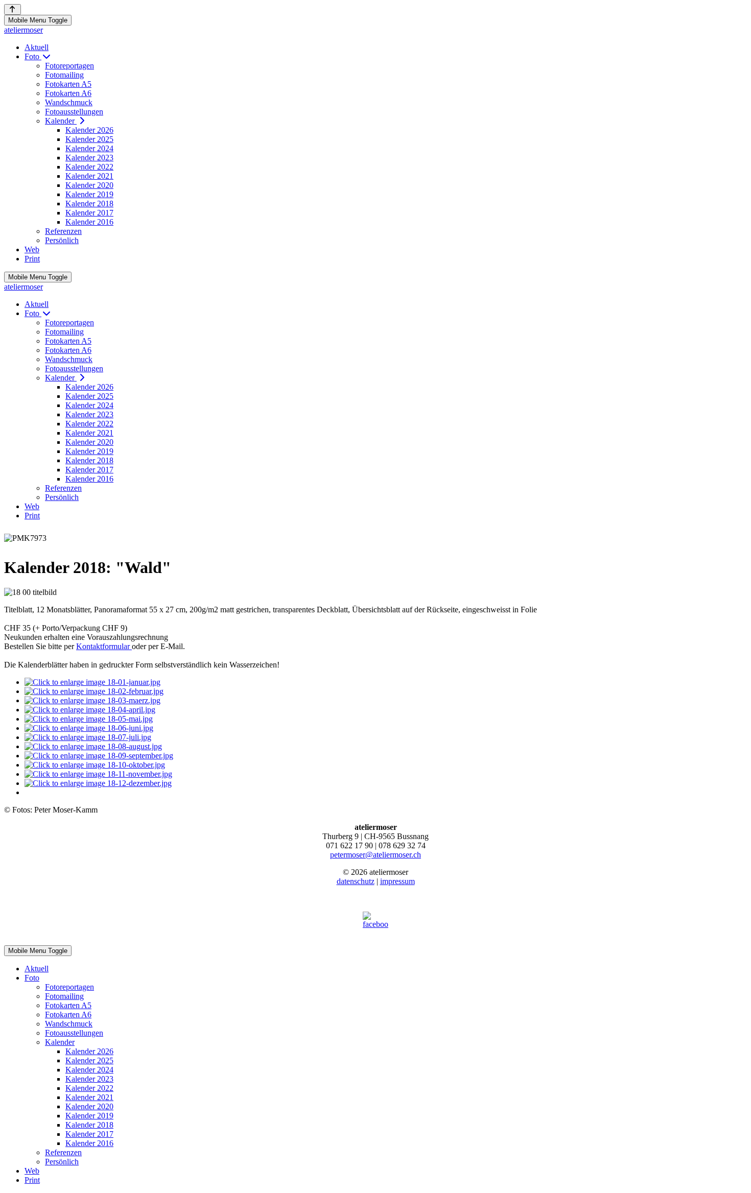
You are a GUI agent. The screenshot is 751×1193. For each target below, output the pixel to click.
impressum (397, 881)
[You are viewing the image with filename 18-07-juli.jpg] (88, 737)
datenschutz (355, 881)
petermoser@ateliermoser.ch (375, 854)
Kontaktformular (104, 646)
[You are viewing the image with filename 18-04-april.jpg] (90, 709)
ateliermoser (23, 30)
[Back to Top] (12, 9)
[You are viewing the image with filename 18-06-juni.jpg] (89, 728)
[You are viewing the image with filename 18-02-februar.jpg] (94, 691)
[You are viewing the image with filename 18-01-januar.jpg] (92, 682)
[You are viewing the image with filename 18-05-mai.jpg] (89, 718)
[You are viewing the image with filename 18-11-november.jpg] (98, 774)
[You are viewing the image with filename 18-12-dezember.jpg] (98, 783)
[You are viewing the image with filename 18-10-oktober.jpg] (95, 764)
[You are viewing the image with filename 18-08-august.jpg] (93, 746)
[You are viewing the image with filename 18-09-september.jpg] (99, 755)
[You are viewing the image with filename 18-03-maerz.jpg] (92, 700)
